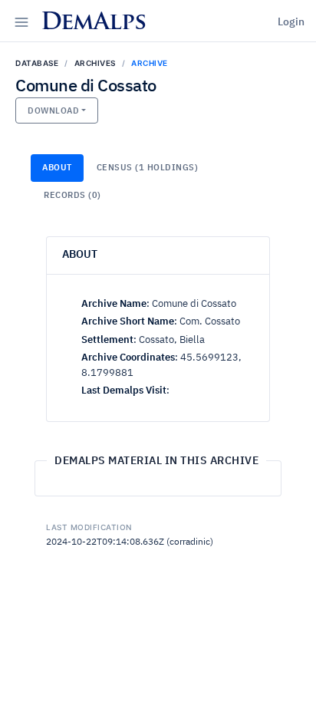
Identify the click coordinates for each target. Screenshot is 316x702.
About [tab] (57, 167)
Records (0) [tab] (72, 195)
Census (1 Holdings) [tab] (148, 167)
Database (36, 63)
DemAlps (93, 23)
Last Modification (89, 527)
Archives (95, 63)
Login (291, 22)
